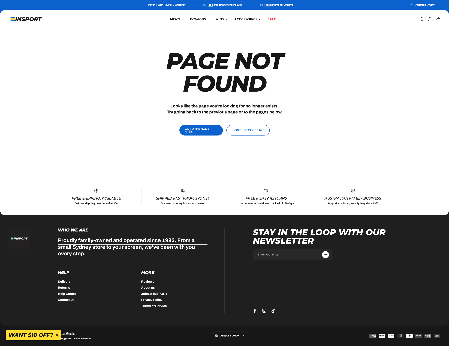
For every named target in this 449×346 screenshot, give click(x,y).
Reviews (147, 281)
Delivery (64, 281)
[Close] (57, 335)
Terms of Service (154, 306)
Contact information (82, 338)
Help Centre (67, 294)
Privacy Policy (151, 300)
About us (148, 287)
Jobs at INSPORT (154, 294)
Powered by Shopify (63, 333)
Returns (64, 287)
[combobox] (426, 5)
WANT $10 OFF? (30, 335)
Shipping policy (63, 338)
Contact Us (66, 300)
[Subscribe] (325, 254)
